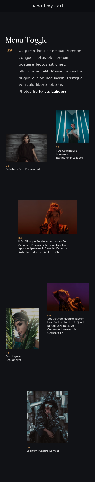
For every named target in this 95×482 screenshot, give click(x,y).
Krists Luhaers (53, 91)
